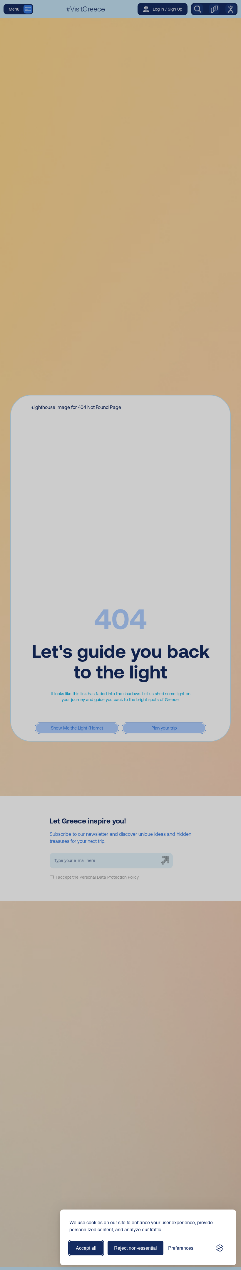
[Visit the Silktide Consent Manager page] (220, 1248)
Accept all (86, 1247)
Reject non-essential (135, 1247)
